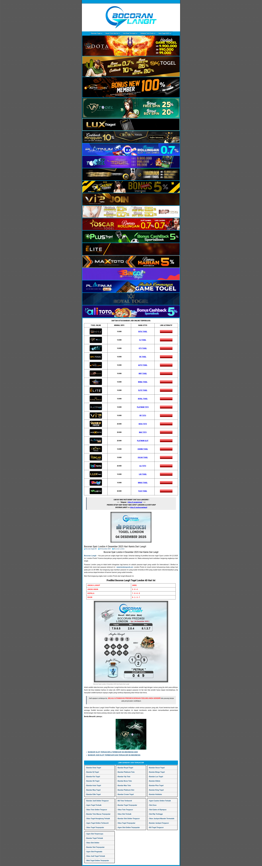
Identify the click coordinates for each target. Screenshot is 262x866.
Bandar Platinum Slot (126, 790)
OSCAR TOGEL (143, 457)
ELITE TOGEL (142, 390)
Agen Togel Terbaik (93, 805)
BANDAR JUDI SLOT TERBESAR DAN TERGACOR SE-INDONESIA (114, 755)
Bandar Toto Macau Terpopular (98, 814)
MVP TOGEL (143, 373)
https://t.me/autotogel (135, 502)
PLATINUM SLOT (142, 441)
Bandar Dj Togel (92, 772)
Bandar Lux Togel (156, 776)
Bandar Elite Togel (93, 794)
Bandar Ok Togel (92, 781)
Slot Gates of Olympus (157, 810)
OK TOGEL (142, 357)
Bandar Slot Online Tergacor (129, 818)
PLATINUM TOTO (143, 407)
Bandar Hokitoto (155, 794)
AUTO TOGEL (142, 365)
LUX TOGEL (143, 474)
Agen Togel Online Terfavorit (97, 823)
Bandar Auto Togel (93, 785)
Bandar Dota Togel (93, 768)
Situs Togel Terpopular (95, 827)
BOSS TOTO (143, 424)
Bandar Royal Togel (125, 768)
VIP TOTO (142, 415)
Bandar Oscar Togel (157, 768)
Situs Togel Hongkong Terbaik (98, 818)
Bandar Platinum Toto (126, 772)
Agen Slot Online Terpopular (129, 827)
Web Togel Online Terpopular (97, 860)
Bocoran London (119, 549)
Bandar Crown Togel (126, 794)
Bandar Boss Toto (125, 781)
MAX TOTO (143, 432)
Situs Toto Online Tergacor (96, 810)
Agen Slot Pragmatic (94, 851)
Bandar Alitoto (154, 781)
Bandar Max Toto (124, 785)
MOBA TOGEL (142, 382)
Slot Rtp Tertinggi (156, 814)
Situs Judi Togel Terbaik (95, 856)
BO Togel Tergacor (156, 827)
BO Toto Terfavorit (125, 801)
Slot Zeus (152, 805)
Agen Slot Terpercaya (94, 834)
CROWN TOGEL (143, 449)
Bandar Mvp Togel (93, 790)
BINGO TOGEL (142, 483)
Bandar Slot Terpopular (95, 847)
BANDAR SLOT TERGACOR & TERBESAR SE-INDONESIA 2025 (113, 752)
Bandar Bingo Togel (157, 772)
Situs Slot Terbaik (124, 814)
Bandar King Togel (156, 790)
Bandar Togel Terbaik (94, 838)
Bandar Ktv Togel (93, 776)
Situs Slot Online (92, 843)
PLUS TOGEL (142, 491)
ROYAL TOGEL (143, 399)
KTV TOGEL (143, 348)
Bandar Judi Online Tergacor (97, 801)
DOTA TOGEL (142, 332)
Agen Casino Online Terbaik (160, 801)
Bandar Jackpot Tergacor (159, 823)
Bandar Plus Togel (156, 785)
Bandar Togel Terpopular (127, 805)
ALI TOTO (142, 466)
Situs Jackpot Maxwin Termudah (161, 818)
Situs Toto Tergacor (125, 810)
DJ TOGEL (142, 340)
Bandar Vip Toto (124, 776)
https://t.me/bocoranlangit (138, 507)
